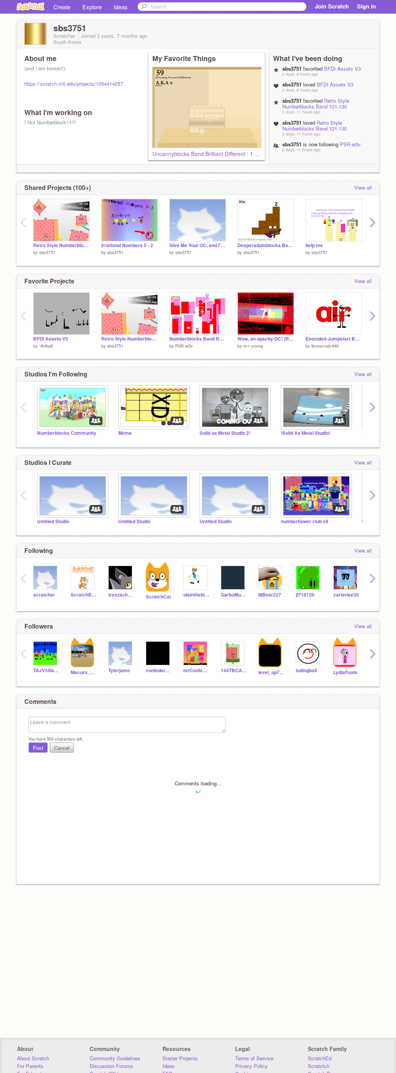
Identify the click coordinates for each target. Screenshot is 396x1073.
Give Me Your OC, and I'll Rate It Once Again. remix (197, 245)
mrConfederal (196, 670)
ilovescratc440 (325, 345)
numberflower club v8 (304, 521)
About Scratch (33, 1058)
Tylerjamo (119, 670)
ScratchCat (158, 596)
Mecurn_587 (84, 672)
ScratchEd (319, 1058)
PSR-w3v (350, 144)
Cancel (62, 747)
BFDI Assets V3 (342, 68)
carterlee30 (346, 595)
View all (363, 187)
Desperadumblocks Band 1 (265, 245)
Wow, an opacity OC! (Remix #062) (265, 339)
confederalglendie (159, 670)
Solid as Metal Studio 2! (225, 433)
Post (38, 747)
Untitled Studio (53, 521)
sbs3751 (47, 252)
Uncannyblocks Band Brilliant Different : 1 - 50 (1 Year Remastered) (234, 154)
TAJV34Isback (46, 670)
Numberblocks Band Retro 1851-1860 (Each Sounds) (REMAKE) (197, 339)
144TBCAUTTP (234, 670)
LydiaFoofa (345, 672)
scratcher (44, 595)
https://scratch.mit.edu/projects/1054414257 (73, 83)
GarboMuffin (234, 595)
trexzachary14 (121, 595)
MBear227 (269, 595)
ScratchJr (318, 1066)
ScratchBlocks (84, 595)
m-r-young (253, 345)
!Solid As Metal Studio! (305, 433)
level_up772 (271, 672)
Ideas (121, 7)
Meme (125, 433)
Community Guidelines (115, 1058)
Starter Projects (180, 1058)
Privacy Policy (251, 1066)
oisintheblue (196, 595)
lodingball (306, 670)
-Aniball (46, 345)
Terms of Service (254, 1058)
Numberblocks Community (66, 433)
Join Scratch (332, 6)
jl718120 (305, 595)
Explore (92, 7)
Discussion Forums (111, 1066)
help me (314, 245)
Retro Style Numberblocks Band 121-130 (315, 103)
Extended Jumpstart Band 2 (334, 339)
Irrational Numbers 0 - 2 (127, 245)
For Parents (30, 1066)
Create (61, 7)
